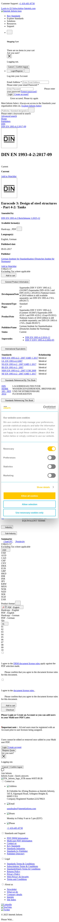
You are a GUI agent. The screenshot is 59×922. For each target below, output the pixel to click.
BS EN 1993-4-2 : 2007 (12, 367)
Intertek (10, 897)
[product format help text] (18, 603)
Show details (43, 487)
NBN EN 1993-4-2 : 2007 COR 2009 (19, 370)
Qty (3, 620)
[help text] (19, 229)
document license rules (24, 690)
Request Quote (8, 750)
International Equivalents (15, 349)
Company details (14, 894)
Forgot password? (29, 91)
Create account (14, 747)
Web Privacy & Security (18, 876)
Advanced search (9, 116)
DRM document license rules (26, 663)
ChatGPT (8, 541)
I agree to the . (18, 690)
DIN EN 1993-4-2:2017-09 (13, 126)
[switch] (52, 457)
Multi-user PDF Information (19, 841)
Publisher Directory (15, 853)
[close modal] (9, 56)
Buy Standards (13, 16)
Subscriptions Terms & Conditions (22, 866)
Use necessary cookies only (29, 512)
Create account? (21, 94)
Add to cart (10, 276)
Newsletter (12, 889)
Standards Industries (16, 848)
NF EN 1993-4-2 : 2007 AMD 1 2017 (19, 374)
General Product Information (16, 282)
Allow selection (29, 504)
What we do (12, 892)
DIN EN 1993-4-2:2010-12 (37, 337)
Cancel (11, 67)
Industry (8, 527)
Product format (8, 603)
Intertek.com (30, 8)
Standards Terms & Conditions (21, 864)
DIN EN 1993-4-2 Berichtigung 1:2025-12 (20, 218)
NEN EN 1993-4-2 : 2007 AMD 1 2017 (20, 358)
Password (31, 88)
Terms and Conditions (17, 879)
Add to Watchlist (8, 176)
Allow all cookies (29, 496)
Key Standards (13, 846)
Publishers (5, 121)
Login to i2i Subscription (12, 8)
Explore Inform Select (31, 106)
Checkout (9, 710)
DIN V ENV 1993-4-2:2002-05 (39, 340)
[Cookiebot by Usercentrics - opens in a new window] (43, 407)
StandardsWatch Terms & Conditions (23, 869)
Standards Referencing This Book (19, 400)
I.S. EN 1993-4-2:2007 (12, 361)
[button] (5, 550)
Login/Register (16, 71)
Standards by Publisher (17, 851)
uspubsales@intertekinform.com (21, 808)
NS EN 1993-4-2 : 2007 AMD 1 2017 (19, 364)
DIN (3, 124)
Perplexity (20, 541)
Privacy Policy (13, 874)
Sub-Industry (10, 533)
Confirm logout (22, 67)
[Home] (11, 11)
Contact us (11, 843)
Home (4, 119)
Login (10, 94)
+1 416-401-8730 (27, 3)
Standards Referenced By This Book (20, 380)
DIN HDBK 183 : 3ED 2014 (6, 390)
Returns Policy (13, 871)
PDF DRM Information (17, 838)
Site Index (11, 899)
